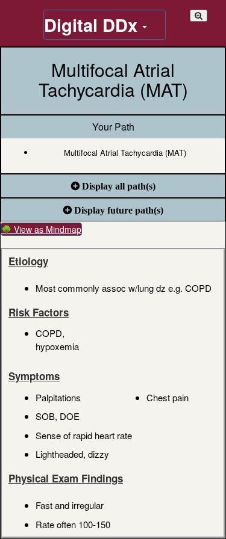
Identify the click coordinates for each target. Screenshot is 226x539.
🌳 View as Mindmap (41, 229)
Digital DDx (93, 24)
